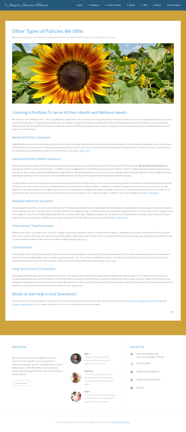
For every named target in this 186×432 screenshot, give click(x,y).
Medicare (95, 5)
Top (172, 311)
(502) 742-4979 (143, 363)
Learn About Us (22, 383)
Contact (157, 5)
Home (79, 5)
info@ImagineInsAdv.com (148, 371)
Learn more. (84, 150)
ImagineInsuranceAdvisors (148, 379)
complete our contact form (24, 304)
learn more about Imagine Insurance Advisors (141, 301)
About (132, 5)
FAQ (145, 5)
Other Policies (114, 5)
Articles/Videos (174, 5)
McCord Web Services (121, 422)
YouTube (140, 387)
